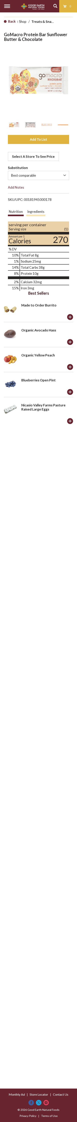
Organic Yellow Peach (38, 355)
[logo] (33, 6)
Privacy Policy (28, 1115)
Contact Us (60, 1094)
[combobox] (38, 175)
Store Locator (39, 1094)
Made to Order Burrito (38, 305)
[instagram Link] (46, 1102)
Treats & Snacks (43, 21)
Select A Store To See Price (33, 156)
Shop (22, 21)
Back (12, 21)
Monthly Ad (17, 1094)
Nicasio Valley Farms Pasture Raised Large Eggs (43, 407)
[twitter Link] (38, 1102)
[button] (14, 125)
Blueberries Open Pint (38, 380)
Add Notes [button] (16, 187)
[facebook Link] (31, 1102)
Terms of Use (49, 1115)
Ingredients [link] (35, 211)
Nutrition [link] (16, 211)
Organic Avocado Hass (38, 330)
